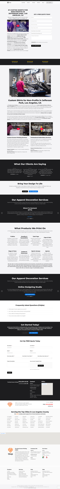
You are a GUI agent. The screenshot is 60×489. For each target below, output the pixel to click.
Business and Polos (10, 469)
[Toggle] (8, 306)
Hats (8, 472)
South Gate (25, 422)
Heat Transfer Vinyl (22, 470)
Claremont (48, 419)
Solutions (38, 2)
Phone (31, 347)
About (43, 2)
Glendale (8, 416)
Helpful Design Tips (34, 471)
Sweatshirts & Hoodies (11, 470)
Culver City (32, 413)
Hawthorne (17, 424)
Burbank (16, 419)
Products (33, 2)
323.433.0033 (49, 401)
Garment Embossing (23, 473)
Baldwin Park (25, 419)
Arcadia (31, 416)
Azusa (39, 416)
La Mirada (40, 413)
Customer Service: (33, 384)
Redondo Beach (41, 424)
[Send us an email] (24, 380)
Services (28, 2)
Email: (31, 387)
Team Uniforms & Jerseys (11, 471)
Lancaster (9, 424)
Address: (31, 380)
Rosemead (32, 419)
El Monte (16, 413)
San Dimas (48, 416)
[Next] (58, 212)
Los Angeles (9, 413)
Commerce (48, 422)
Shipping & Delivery (34, 468)
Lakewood (24, 416)
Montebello (32, 422)
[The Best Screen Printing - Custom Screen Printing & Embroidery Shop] (11, 2)
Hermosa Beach (41, 422)
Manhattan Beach (49, 413)
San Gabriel (40, 419)
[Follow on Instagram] (21, 380)
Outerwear (9, 473)
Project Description (11, 358)
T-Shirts (8, 468)
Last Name (32, 342)
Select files (41, 362)
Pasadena (9, 419)
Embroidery (21, 469)
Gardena (32, 424)
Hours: (31, 390)
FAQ (31, 473)
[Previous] (2, 212)
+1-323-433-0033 (33, 385)
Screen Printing (22, 468)
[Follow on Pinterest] (26, 380)
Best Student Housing (32, 484)
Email (8, 347)
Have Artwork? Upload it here (35, 358)
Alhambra (24, 413)
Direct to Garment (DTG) (23, 472)
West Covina (17, 416)
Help (32, 466)
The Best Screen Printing (12, 379)
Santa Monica (17, 422)
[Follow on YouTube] (27, 380)
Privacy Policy (33, 472)
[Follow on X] (22, 380)
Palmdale (9, 422)
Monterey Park (25, 424)
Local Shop (23, 2)
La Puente (48, 424)
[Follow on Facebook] (19, 380)
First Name (9, 342)
